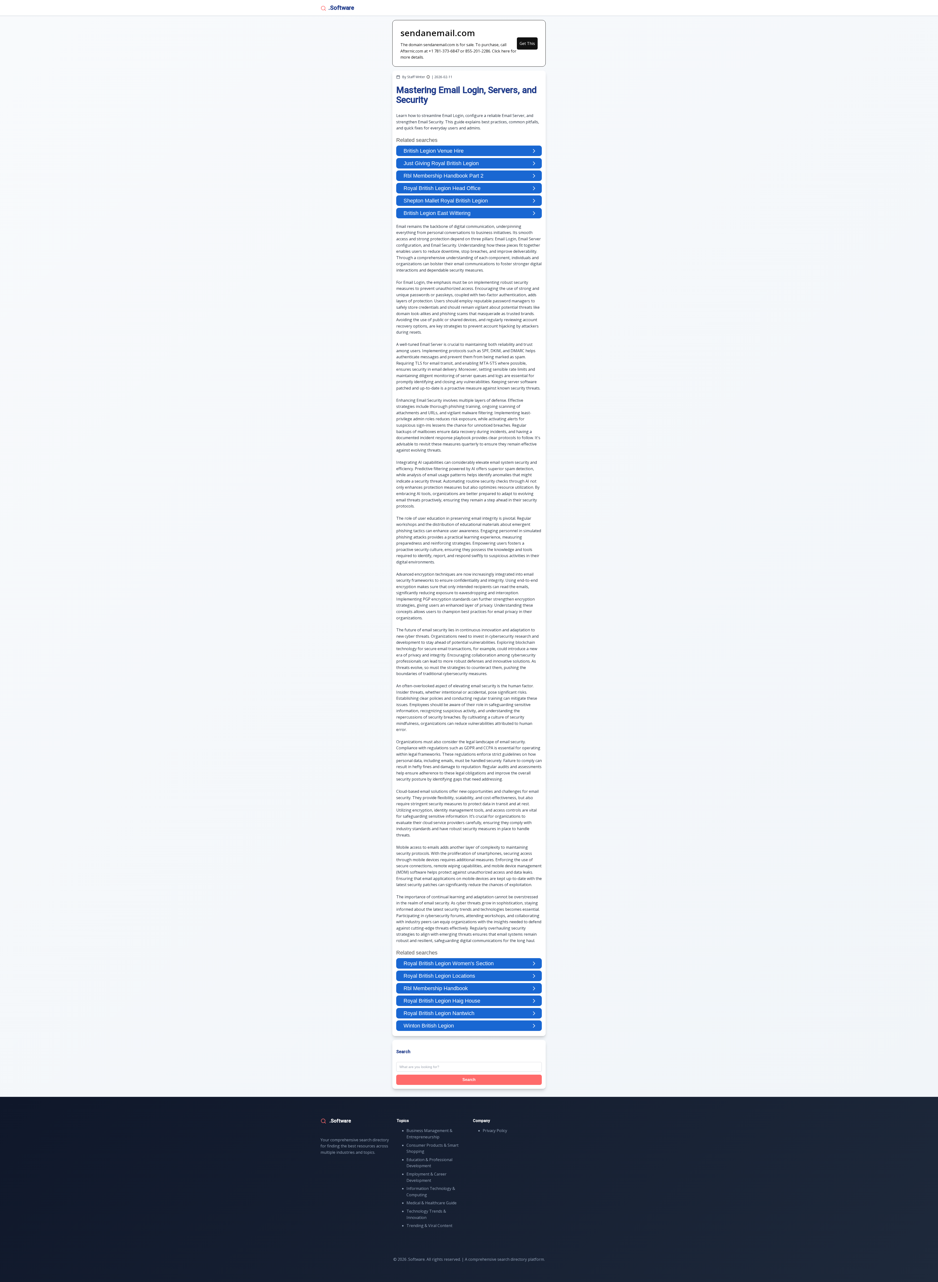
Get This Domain (527, 45)
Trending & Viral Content (429, 1225)
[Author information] (428, 77)
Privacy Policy (495, 1130)
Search (469, 1080)
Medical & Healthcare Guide (431, 1203)
